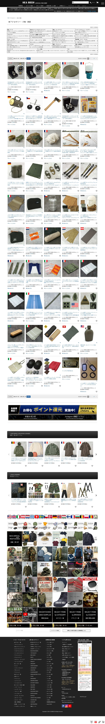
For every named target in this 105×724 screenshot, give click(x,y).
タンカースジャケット (19, 648)
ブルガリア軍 (49, 689)
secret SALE (49, 704)
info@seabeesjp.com (66, 689)
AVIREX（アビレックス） (36, 646)
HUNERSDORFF (34, 672)
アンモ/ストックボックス (19, 706)
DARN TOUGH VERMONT (36, 659)
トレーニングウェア (18, 661)
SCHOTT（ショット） (35, 648)
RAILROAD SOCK (34, 691)
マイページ (71, 5)
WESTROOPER (34, 704)
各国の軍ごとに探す (51, 5)
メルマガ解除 (71, 657)
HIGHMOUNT (33, 668)
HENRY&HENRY (34, 665)
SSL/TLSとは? (83, 696)
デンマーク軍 (49, 674)
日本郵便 (89, 11)
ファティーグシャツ (18, 668)
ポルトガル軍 (49, 693)
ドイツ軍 (48, 676)
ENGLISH (84, 5)
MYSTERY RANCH (35, 682)
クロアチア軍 (49, 659)
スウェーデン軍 (50, 663)
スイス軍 (48, 661)
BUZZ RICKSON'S (34, 650)
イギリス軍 (49, 644)
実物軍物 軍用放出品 (51, 702)
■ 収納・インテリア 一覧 (19, 704)
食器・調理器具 (17, 702)
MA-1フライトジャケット (19, 646)
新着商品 (21, 5)
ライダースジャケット (19, 650)
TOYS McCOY (34, 653)
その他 (48, 699)
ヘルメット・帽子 (18, 691)
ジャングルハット (18, 693)
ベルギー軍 (49, 685)
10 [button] (94, 58)
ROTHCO (33, 695)
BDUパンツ (16, 676)
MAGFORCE (33, 678)
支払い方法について (66, 648)
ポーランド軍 (49, 691)
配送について (65, 650)
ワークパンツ (17, 678)
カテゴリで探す (29, 5)
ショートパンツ (17, 680)
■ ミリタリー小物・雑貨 (19, 685)
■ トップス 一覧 (17, 663)
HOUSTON (33, 670)
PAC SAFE (33, 689)
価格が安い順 (16, 58)
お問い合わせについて (66, 655)
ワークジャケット (18, 655)
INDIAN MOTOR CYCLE (36, 674)
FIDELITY (33, 661)
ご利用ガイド (62, 5)
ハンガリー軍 (49, 682)
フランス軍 (49, 687)
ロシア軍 (48, 697)
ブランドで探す (40, 5)
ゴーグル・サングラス (19, 695)
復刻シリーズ (33, 706)
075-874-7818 (69, 663)
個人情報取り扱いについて (67, 646)
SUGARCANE (34, 699)
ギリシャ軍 (49, 657)
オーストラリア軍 (50, 648)
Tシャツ (16, 665)
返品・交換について (66, 653)
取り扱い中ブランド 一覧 (36, 642)
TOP (8, 18)
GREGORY (33, 663)
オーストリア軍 (50, 650)
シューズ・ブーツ (18, 689)
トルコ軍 (48, 678)
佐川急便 (94, 11)
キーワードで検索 (55, 630)
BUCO (32, 657)
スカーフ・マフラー (18, 699)
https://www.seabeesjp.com (67, 702)
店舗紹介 (64, 659)
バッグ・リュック (18, 687)
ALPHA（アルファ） (35, 644)
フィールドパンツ (18, 682)
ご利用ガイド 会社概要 (67, 644)
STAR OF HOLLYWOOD (36, 697)
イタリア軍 (49, 646)
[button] (96, 58)
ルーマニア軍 (49, 695)
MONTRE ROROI (34, 680)
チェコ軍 (48, 672)
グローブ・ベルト (18, 697)
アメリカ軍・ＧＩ (50, 642)
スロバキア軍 (49, 668)
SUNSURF (33, 702)
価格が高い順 (23, 58)
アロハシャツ (17, 670)
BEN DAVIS (33, 655)
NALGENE (33, 685)
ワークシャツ (17, 672)
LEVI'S (32, 676)
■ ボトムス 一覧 (17, 674)
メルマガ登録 (65, 657)
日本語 (78, 5)
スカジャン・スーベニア (19, 659)
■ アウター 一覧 (17, 642)
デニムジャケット (18, 657)
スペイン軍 (49, 665)
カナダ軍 (48, 655)
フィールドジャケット (19, 653)
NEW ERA (33, 687)
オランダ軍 (49, 653)
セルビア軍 (49, 670)
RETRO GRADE (34, 693)
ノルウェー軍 (49, 680)
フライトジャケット (18, 644)
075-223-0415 (68, 679)
